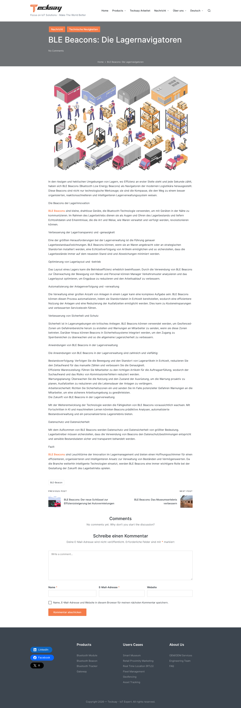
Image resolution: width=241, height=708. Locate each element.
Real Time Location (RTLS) (138, 666)
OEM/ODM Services (180, 655)
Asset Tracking (131, 682)
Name (52, 587)
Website (152, 587)
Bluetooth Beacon (87, 660)
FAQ (171, 666)
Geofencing (129, 676)
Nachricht (57, 29)
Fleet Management (134, 671)
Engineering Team (180, 660)
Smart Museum (132, 655)
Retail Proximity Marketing (138, 660)
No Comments (56, 50)
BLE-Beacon (56, 482)
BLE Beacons (56, 210)
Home (101, 62)
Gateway (82, 671)
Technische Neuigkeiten (83, 29)
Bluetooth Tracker (87, 666)
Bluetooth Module (87, 655)
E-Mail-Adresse (109, 587)
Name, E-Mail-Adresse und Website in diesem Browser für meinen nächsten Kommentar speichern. (110, 602)
